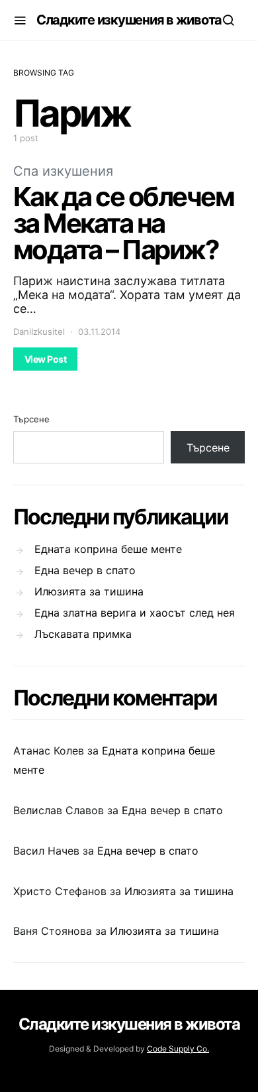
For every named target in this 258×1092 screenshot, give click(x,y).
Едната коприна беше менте (108, 549)
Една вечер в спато (85, 570)
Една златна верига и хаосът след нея (134, 612)
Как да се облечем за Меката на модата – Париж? (123, 223)
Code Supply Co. (178, 1049)
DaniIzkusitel (39, 331)
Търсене (31, 419)
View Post (45, 359)
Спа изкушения (63, 171)
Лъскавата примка (83, 633)
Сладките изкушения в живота (129, 20)
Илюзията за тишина (89, 591)
